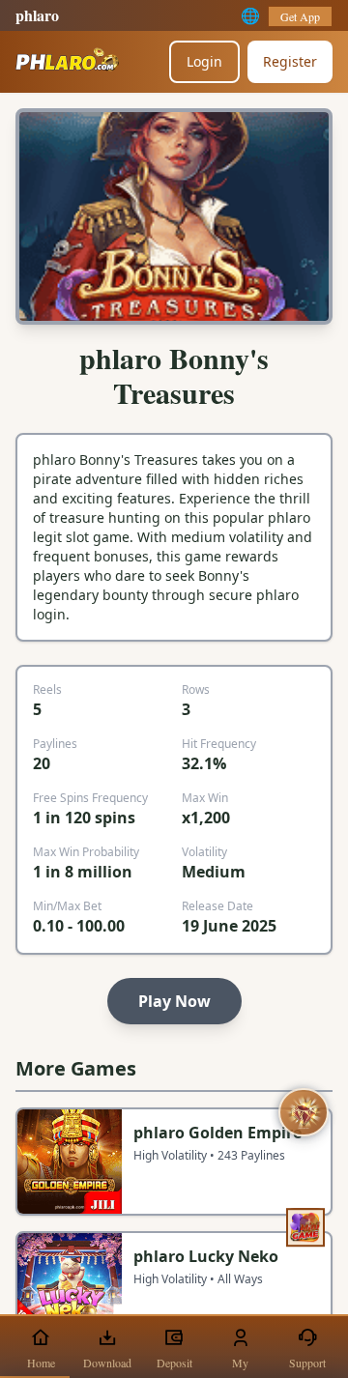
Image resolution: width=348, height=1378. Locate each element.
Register (290, 61)
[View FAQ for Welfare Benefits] (303, 1112)
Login (204, 61)
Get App (300, 16)
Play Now (174, 1001)
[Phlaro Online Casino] (67, 62)
